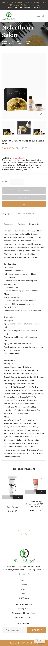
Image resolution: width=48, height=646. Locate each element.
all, (13, 214)
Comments (34, 224)
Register (18, 7)
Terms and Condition (24, 617)
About (24, 589)
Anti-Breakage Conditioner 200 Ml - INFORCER (35, 503)
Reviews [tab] (21, 224)
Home (4, 41)
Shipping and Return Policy (24, 613)
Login (10, 7)
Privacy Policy (24, 608)
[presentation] (20, 532)
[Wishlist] (18, 497)
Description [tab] (9, 224)
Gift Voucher (24, 598)
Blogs (24, 593)
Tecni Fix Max (12, 507)
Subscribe (37, 630)
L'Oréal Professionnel (20, 41)
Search (24, 585)
